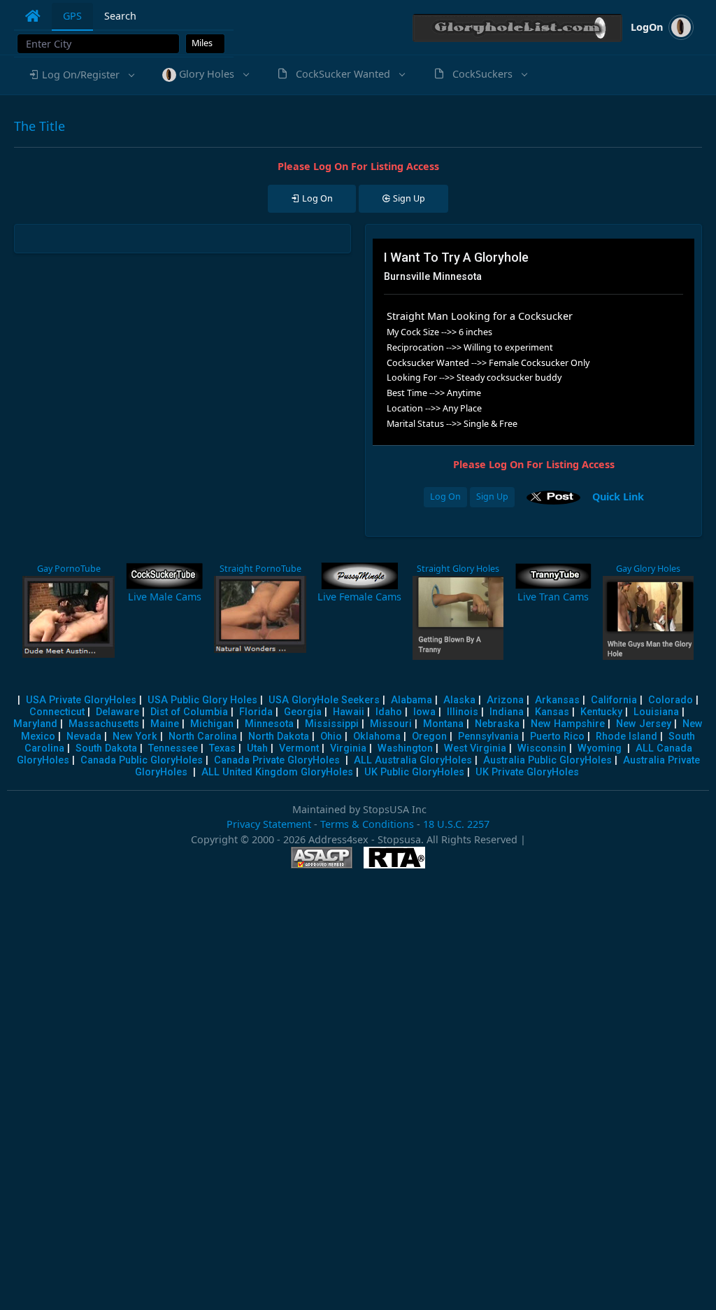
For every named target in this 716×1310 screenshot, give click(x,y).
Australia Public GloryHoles (547, 760)
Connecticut (57, 712)
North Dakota (278, 736)
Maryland (35, 724)
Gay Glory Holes (648, 569)
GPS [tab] (72, 15)
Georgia (303, 712)
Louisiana (656, 712)
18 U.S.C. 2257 (456, 824)
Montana (443, 724)
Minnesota (269, 724)
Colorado (670, 700)
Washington (405, 748)
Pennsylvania (488, 736)
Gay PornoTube (69, 569)
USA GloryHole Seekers (324, 700)
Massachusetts (104, 724)
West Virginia (475, 748)
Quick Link (618, 495)
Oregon (429, 736)
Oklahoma (377, 736)
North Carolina (203, 736)
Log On (445, 496)
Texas (222, 748)
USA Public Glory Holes (202, 700)
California (614, 700)
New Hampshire (568, 724)
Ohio (331, 736)
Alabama (411, 700)
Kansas (552, 712)
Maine (164, 724)
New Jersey (643, 724)
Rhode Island (626, 736)
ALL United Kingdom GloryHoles (277, 772)
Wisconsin (541, 748)
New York (135, 736)
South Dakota (106, 748)
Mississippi (332, 724)
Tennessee (173, 748)
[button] (81, 74)
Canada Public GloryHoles (141, 760)
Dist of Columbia (189, 712)
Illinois (462, 712)
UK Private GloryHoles (527, 772)
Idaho (388, 712)
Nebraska (497, 724)
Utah (257, 748)
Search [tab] (120, 15)
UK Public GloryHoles (414, 772)
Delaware (117, 712)
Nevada (83, 736)
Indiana (506, 712)
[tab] (33, 16)
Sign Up (492, 496)
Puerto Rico (557, 736)
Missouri (391, 724)
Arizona (505, 700)
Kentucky (601, 712)
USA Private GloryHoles (81, 700)
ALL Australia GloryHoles (413, 760)
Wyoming (600, 748)
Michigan (212, 724)
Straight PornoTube (260, 569)
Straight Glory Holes (458, 569)
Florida (256, 712)
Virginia (348, 748)
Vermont (299, 748)
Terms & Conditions (367, 824)
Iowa (424, 712)
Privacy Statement (269, 824)
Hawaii (348, 712)
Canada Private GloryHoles (277, 760)
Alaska (459, 700)
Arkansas (557, 700)
